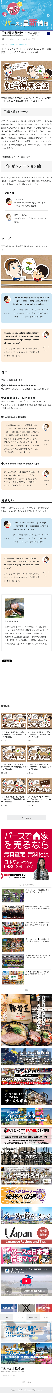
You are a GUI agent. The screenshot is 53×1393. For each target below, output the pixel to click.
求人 (7, 1317)
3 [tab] (28, 26)
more (26, 990)
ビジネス (46, 1317)
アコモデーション (33, 1317)
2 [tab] (24, 26)
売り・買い (20, 1317)
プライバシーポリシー (8, 1375)
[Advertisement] (13, 685)
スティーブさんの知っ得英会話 (18, 44)
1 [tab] (20, 26)
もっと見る (26, 818)
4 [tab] (32, 26)
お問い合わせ (26, 1382)
